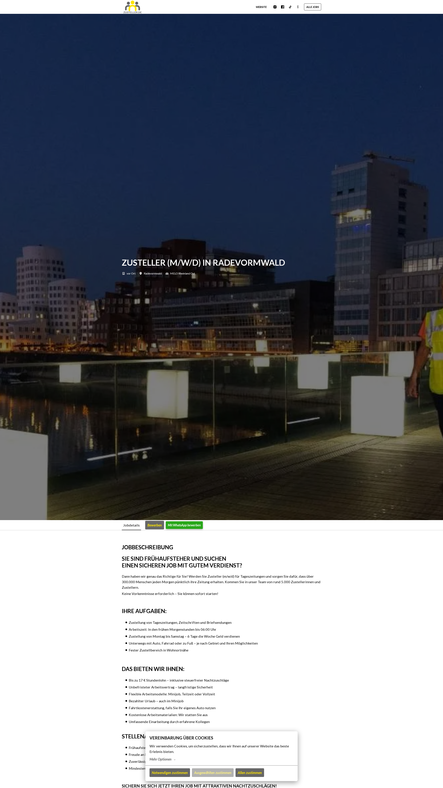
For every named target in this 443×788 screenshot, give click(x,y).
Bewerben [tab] (154, 525)
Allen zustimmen (250, 773)
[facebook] (282, 6)
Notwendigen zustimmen (170, 773)
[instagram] (275, 6)
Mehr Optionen (160, 759)
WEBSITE (261, 6)
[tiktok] (290, 6)
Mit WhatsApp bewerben (184, 525)
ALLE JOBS (312, 6)
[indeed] (297, 6)
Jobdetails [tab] (131, 525)
